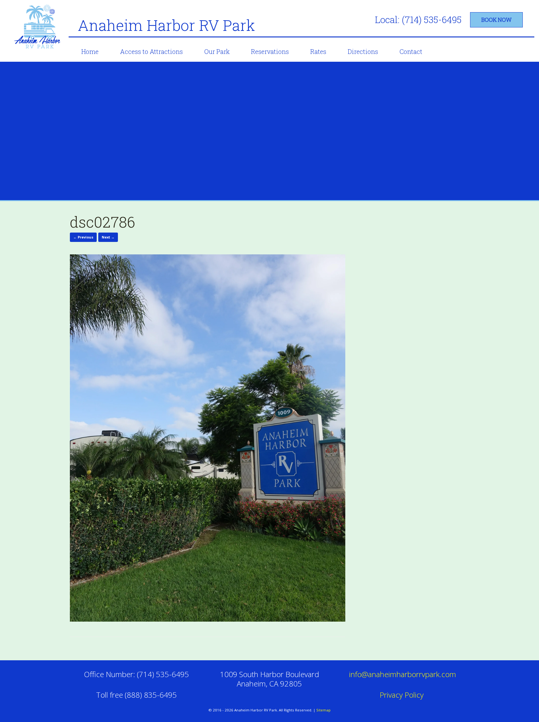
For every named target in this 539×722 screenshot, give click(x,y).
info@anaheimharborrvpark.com (402, 674)
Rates (318, 51)
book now (496, 19)
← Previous (83, 237)
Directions (363, 51)
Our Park (217, 51)
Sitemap (323, 710)
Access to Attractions (151, 51)
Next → (108, 237)
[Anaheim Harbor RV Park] (38, 27)
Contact (411, 51)
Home (90, 51)
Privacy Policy (402, 695)
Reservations (270, 51)
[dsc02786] (207, 619)
